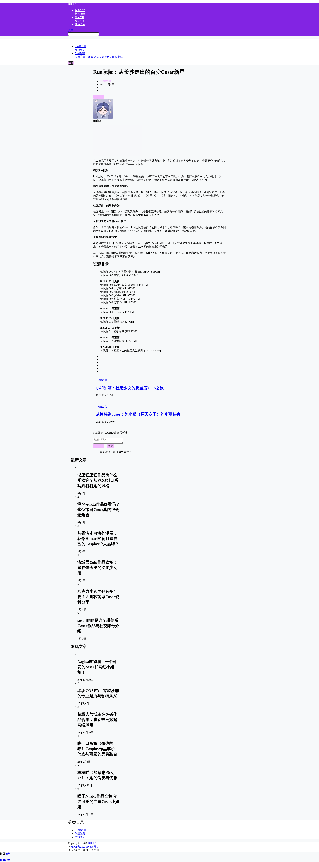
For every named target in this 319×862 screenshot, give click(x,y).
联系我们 (80, 10)
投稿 (71, 63)
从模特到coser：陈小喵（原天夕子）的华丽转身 (138, 414)
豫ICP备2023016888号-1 (84, 846)
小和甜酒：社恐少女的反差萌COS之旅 (130, 388)
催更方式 (80, 24)
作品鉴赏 (80, 833)
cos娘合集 (105, 81)
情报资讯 (80, 837)
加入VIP (79, 17)
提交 (110, 446)
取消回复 (98, 446)
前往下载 (98, 96)
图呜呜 (91, 843)
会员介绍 (80, 20)
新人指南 (80, 13)
